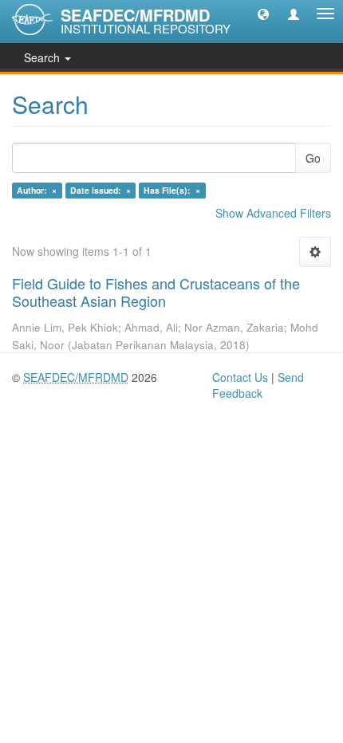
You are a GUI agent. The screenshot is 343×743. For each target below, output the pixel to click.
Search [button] (43, 57)
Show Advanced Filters (273, 213)
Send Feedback (258, 385)
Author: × (37, 190)
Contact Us (240, 377)
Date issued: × (100, 190)
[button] (263, 13)
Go (313, 158)
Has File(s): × (172, 190)
